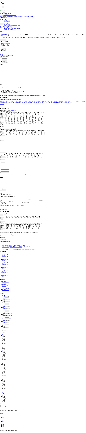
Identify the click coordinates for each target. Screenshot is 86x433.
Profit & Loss (15, 16)
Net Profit (2, 122)
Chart (5, 16)
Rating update (5, 282)
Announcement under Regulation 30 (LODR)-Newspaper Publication (13, 247)
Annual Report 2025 (5, 255)
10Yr (10, 55)
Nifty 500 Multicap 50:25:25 (40, 101)
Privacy (4, 431)
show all (71, 102)
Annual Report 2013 (5, 274)
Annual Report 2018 (5, 266)
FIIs (1, 226)
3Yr (6, 55)
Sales (2, 113)
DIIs (1, 227)
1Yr (4, 55)
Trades (2, 215)
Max (12, 55)
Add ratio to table (2, 52)
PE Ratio (4, 56)
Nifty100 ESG (46, 101)
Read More (3, 40)
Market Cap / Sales (5, 62)
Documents (31, 16)
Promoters (2, 217)
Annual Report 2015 (5, 271)
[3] (8, 35)
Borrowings (2, 156)
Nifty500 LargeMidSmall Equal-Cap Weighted (25, 102)
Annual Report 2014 (5, 273)
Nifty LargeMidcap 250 (32, 101)
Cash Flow (23, 16)
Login (3, 8)
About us (3, 420)
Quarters (12, 16)
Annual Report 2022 (5, 260)
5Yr (8, 55)
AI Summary (7, 296)
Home (3, 3)
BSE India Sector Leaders (39, 102)
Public (2, 222)
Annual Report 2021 (5, 261)
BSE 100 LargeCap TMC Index (23, 101)
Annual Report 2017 (5, 268)
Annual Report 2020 (5, 263)
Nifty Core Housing (15, 102)
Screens (3, 4)
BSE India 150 (34, 102)
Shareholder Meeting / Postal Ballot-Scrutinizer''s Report (18, 249)
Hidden (7, 56)
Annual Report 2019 (5, 264)
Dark (3, 425)
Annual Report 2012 (5, 276)
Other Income (3, 117)
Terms (1, 431)
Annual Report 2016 (5, 269)
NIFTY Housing (78, 101)
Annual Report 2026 (5, 253)
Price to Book (4, 61)
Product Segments (8, 111)
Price (1, 56)
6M (2, 55)
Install (3, 417)
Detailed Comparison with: (4, 105)
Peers (10, 16)
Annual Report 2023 (5, 258)
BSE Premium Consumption (72, 101)
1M (1, 55)
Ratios (26, 16)
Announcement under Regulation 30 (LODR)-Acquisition (16, 243)
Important (4, 241)
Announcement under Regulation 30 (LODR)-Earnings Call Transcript (13, 244)
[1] (29, 29)
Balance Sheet (19, 16)
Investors (28, 16)
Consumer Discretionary (3, 99)
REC (11, 296)
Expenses (2, 114)
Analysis (8, 16)
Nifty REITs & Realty (66, 102)
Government (3, 228)
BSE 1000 (45, 102)
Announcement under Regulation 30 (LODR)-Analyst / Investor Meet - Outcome (16, 246)
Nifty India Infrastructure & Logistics (58, 102)
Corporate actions (3, 152)
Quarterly (2, 214)
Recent (2, 241)
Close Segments (3, 111)
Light (3, 424)
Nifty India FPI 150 (49, 102)
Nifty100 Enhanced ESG (57, 101)
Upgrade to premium (9, 30)
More (1, 57)
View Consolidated (13, 110)
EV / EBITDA (4, 60)
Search (8, 241)
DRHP (1, 277)
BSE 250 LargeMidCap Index (6, 101)
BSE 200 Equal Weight (64, 101)
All (9, 241)
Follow (1, 24)
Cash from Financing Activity (5, 172)
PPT (10, 296)
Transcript (3, 296)
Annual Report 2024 (5, 256)
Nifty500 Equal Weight (9, 102)
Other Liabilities (3, 157)
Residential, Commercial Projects (16, 99)
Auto (3, 426)
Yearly (5, 214)
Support (3, 421)
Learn (3, 416)
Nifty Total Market (50, 101)
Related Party (2, 129)
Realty (8, 99)
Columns (2, 104)
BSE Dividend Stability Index (15, 101)
